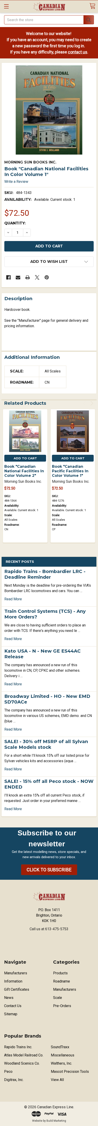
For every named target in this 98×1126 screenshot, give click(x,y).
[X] (37, 277)
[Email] (18, 277)
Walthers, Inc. (61, 1063)
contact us (77, 52)
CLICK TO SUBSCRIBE (49, 869)
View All (57, 1080)
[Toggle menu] (6, 6)
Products (60, 973)
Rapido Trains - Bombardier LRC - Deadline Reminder (44, 574)
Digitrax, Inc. (13, 1080)
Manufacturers (15, 973)
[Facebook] (8, 277)
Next (91, 403)
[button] (49, 870)
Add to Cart (25, 458)
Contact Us (12, 1006)
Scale (57, 997)
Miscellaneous (62, 1055)
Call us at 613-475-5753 (49, 929)
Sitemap (10, 1014)
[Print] (27, 277)
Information (13, 981)
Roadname (61, 981)
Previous (85, 403)
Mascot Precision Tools (70, 1071)
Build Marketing (56, 1120)
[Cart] (92, 6)
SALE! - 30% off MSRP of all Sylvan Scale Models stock (46, 744)
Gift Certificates (16, 989)
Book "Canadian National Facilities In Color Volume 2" (24, 471)
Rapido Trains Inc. (18, 1047)
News (8, 997)
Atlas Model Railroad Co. (23, 1055)
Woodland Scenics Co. (22, 1063)
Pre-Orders (62, 1006)
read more (13, 599)
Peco (8, 1071)
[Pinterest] (47, 277)
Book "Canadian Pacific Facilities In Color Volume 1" (70, 471)
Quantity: (15, 223)
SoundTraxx (60, 1047)
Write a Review (16, 181)
